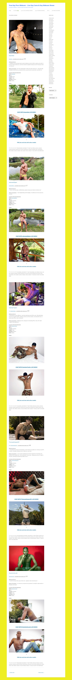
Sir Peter (50, 28)
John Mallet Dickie (41, 150)
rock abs (22, 408)
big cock (41, 271)
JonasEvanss (51, 76)
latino (36, 149)
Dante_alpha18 (51, 67)
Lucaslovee (51, 74)
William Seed (51, 39)
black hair (34, 405)
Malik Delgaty (51, 50)
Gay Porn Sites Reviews (56, 10)
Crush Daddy (51, 31)
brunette (40, 535)
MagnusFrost (51, 62)
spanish (24, 150)
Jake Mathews (51, 20)
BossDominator (51, 80)
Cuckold (10, 149)
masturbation (40, 149)
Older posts (11, 672)
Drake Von (50, 47)
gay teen (30, 273)
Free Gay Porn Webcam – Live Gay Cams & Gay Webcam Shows (31, 5)
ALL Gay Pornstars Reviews (40, 10)
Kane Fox (50, 43)
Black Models (19, 662)
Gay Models (25, 147)
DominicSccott (13, 573)
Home (10, 10)
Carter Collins (51, 51)
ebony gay (30, 664)
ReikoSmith (51, 56)
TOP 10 (48, 10)
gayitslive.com (26, 149)
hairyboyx (50, 59)
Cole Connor (51, 19)
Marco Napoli (51, 52)
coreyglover (51, 66)
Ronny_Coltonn (51, 63)
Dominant (13, 149)
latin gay (38, 273)
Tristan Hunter (51, 17)
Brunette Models (20, 535)
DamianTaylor (13, 308)
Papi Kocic (50, 35)
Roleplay (18, 150)
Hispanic (30, 149)
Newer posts (41, 672)
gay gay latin (28, 407)
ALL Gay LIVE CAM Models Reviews (27, 10)
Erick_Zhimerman (52, 78)
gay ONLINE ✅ (16, 10)
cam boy (36, 147)
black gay (34, 662)
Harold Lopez (51, 25)
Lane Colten (51, 21)
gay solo (22, 149)
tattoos (27, 150)
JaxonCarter (51, 75)
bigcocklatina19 (51, 68)
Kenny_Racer (51, 79)
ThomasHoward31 (14, 442)
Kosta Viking (51, 24)
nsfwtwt (12, 150)
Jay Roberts (51, 42)
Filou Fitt (50, 46)
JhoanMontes (51, 71)
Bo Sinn (50, 38)
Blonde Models (19, 147)
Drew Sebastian (51, 30)
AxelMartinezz (51, 64)
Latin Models (24, 271)
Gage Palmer (51, 32)
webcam (30, 150)
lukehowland (51, 83)
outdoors (15, 150)
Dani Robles (51, 27)
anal (31, 147)
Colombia (15, 273)
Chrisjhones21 (51, 54)
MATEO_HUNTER (52, 55)
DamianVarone (51, 70)
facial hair (17, 149)
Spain (21, 150)
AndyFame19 (51, 58)
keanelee (11, 55)
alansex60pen (13, 182)
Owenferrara (51, 82)
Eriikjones (50, 72)
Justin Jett (50, 34)
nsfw (10, 150)
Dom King (50, 48)
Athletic (33, 147)
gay (19, 149)
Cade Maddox (51, 44)
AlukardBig (51, 60)
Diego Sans (51, 40)
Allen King (50, 36)
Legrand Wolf (51, 23)
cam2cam (40, 147)
